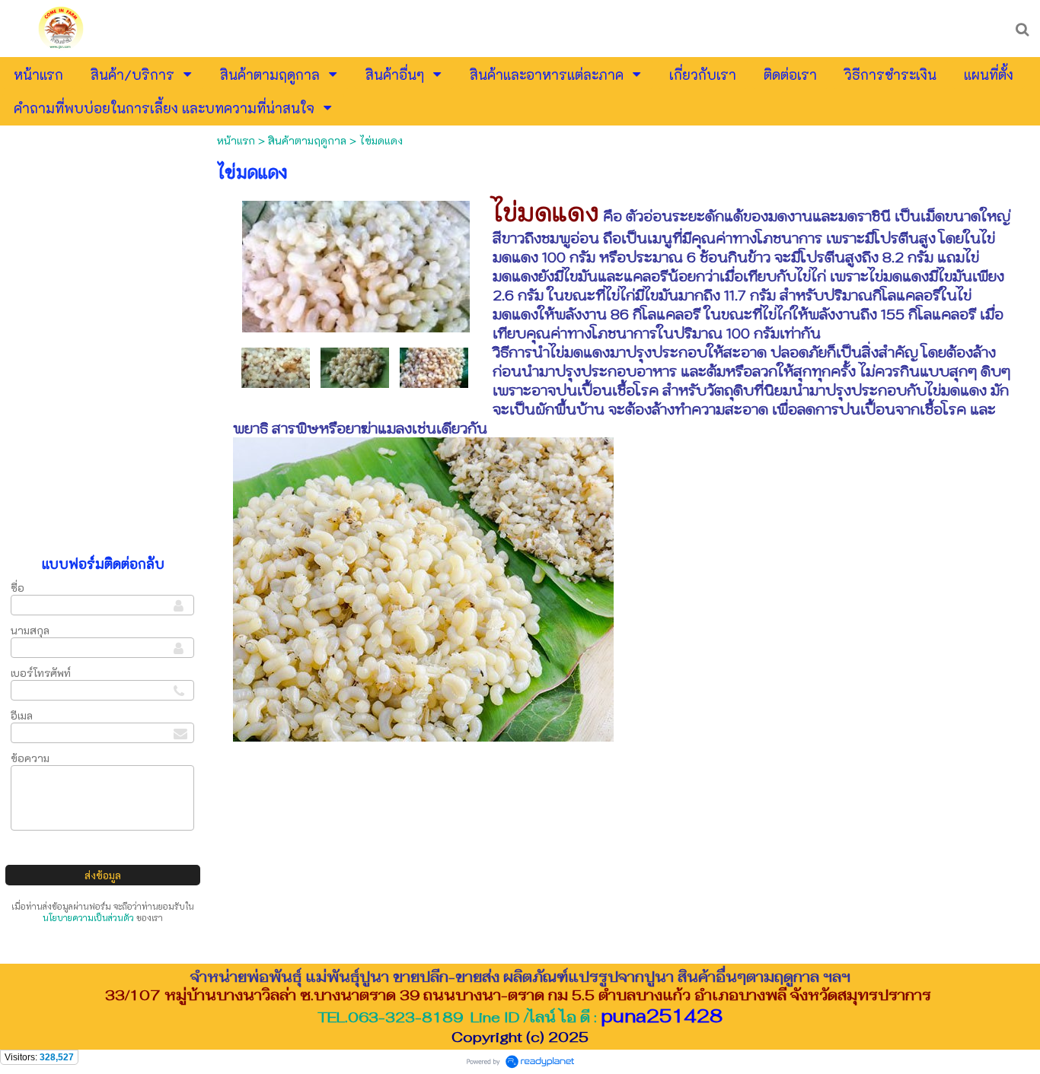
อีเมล (22, 715)
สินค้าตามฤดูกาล (307, 140)
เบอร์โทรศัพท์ (41, 673)
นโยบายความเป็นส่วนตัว (88, 917)
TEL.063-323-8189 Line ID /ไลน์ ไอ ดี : (520, 1017)
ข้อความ (30, 758)
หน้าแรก (236, 140)
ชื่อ (17, 587)
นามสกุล (30, 630)
